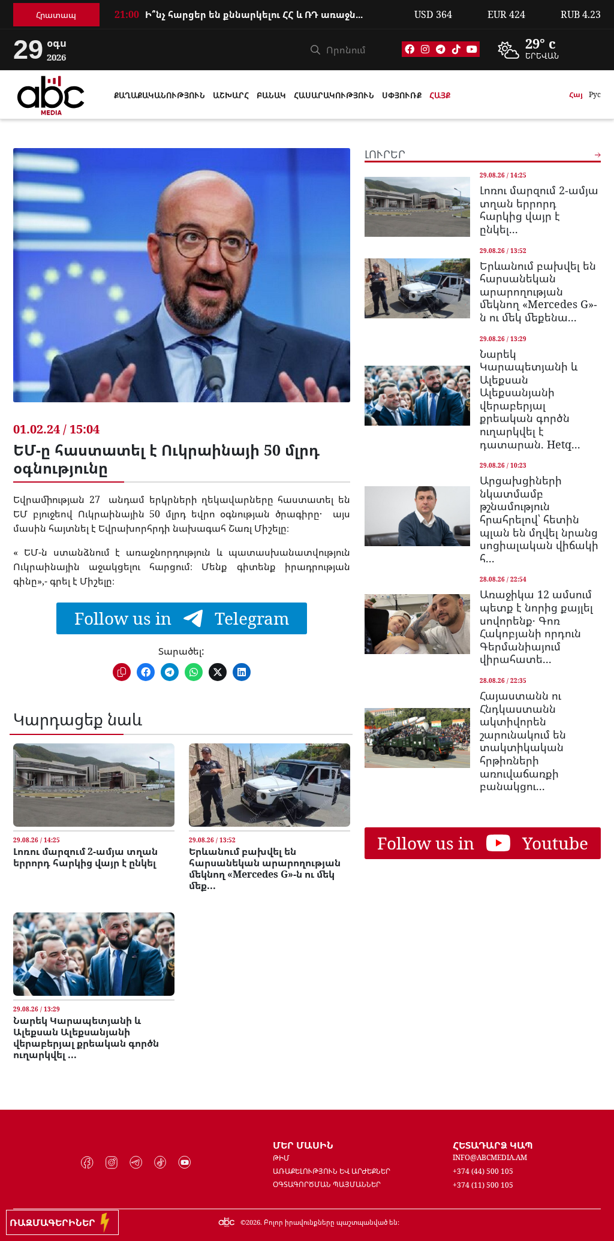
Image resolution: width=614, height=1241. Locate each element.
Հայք (439, 95)
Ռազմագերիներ (55, 1222)
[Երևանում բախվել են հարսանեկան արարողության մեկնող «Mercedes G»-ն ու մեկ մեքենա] (269, 785)
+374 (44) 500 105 (483, 1171)
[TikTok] (456, 49)
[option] (257, 22)
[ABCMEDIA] (51, 93)
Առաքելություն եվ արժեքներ (331, 1171)
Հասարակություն (334, 95)
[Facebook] (409, 49)
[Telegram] (441, 49)
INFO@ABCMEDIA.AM (490, 1157)
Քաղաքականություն (159, 95)
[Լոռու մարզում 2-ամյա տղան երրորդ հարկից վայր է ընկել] (93, 785)
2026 (253, 1222)
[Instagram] (425, 49)
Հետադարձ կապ (493, 1145)
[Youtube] (472, 49)
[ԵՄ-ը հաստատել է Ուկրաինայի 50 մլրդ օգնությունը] (181, 284)
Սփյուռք (402, 95)
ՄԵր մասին (303, 1145)
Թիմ (281, 1158)
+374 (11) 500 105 (483, 1185)
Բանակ (271, 95)
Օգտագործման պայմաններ (327, 1184)
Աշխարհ (231, 95)
